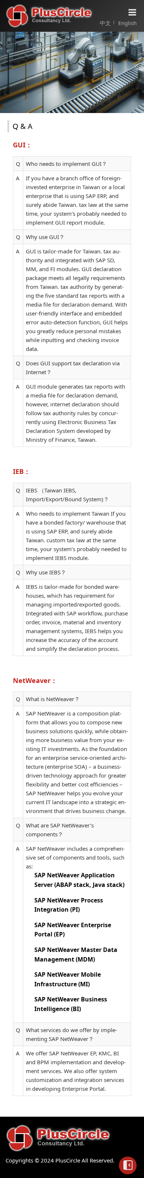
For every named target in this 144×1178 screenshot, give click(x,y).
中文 (105, 23)
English (127, 23)
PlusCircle (50, 16)
